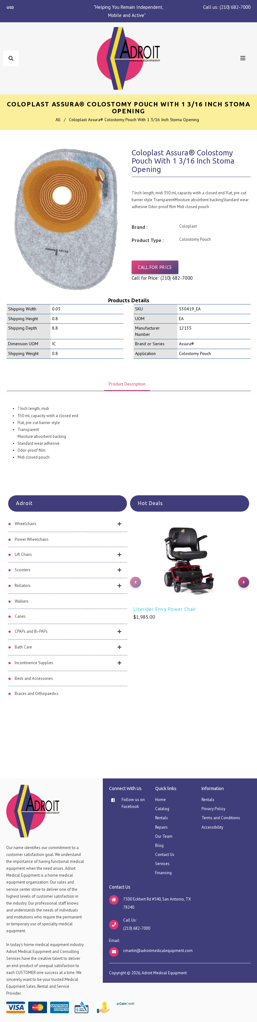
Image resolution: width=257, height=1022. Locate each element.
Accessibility (212, 827)
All (57, 119)
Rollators (23, 585)
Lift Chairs (23, 554)
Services (162, 863)
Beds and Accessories (34, 678)
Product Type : (148, 240)
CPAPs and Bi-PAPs (31, 631)
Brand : (140, 227)
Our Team (163, 836)
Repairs (161, 827)
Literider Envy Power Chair (164, 609)
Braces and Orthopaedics (37, 693)
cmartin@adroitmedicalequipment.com (158, 950)
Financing (163, 872)
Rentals (161, 817)
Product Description (127, 384)
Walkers (22, 601)
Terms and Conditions (221, 817)
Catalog (162, 808)
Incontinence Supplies (34, 662)
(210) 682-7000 (235, 7)
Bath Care (23, 647)
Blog (159, 845)
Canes (20, 616)
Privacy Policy (213, 808)
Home (160, 799)
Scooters (22, 570)
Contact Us (164, 854)
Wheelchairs (25, 523)
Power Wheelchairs (32, 539)
